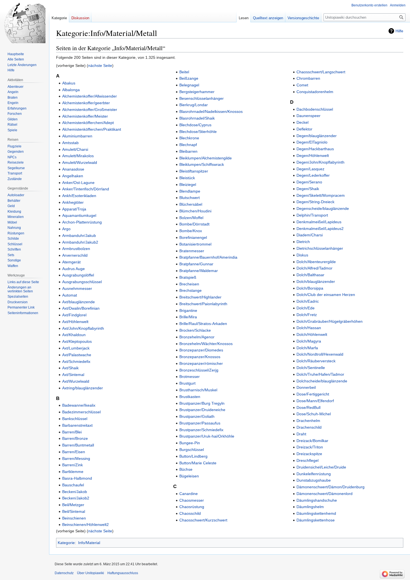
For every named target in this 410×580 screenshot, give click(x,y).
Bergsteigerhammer (196, 91)
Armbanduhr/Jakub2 (80, 242)
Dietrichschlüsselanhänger (319, 248)
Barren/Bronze (75, 438)
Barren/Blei (72, 432)
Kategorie (66, 542)
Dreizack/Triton (309, 447)
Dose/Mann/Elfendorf (315, 401)
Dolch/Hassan (308, 328)
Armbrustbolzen (76, 248)
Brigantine (188, 310)
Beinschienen (74, 518)
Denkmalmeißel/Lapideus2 (320, 228)
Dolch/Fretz (306, 314)
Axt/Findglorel (74, 315)
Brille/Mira (188, 317)
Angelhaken (72, 176)
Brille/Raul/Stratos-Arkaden (203, 323)
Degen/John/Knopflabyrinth (320, 162)
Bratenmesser (191, 251)
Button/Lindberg (193, 456)
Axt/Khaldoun (74, 335)
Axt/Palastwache (76, 355)
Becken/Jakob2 (75, 498)
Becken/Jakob (74, 491)
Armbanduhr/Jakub (79, 235)
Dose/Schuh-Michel (313, 414)
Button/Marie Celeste (197, 463)
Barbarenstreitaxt (77, 425)
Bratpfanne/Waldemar (198, 270)
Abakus (68, 83)
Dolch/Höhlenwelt (311, 334)
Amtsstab (70, 142)
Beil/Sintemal (73, 511)
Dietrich (303, 241)
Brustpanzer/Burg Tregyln (202, 403)
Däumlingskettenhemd (316, 513)
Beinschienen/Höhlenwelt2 (85, 524)
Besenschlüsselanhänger (201, 98)
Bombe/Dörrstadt (194, 224)
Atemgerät (71, 262)
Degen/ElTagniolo (311, 142)
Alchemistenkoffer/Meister (85, 116)
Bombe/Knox (190, 231)
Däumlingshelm (310, 506)
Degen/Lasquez (310, 169)
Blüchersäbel (190, 204)
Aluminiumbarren (77, 136)
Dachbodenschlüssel (314, 109)
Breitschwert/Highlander (200, 297)
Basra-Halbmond (77, 478)
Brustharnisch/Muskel (198, 390)
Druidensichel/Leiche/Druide (321, 467)
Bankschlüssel (74, 418)
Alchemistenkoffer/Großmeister (89, 109)
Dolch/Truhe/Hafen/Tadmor (320, 374)
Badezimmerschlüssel (81, 412)
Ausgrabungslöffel (78, 275)
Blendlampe (189, 191)
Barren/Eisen (73, 452)
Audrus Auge (73, 268)
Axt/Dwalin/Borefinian (81, 308)
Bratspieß (187, 277)
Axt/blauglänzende (78, 302)
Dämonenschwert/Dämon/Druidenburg (330, 487)
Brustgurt (187, 383)
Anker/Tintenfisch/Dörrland (85, 189)
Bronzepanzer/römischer (201, 363)
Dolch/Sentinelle (310, 367)
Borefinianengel (193, 237)
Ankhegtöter (73, 202)
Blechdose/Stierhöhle (198, 131)
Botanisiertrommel (195, 244)
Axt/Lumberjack (76, 348)
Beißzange (188, 78)
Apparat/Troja (74, 209)
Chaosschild (190, 513)
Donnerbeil (306, 387)
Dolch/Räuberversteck (316, 361)
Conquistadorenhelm (314, 91)
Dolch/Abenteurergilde (316, 261)
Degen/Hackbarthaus (315, 149)
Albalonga (71, 90)
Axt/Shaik (70, 368)
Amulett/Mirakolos (78, 156)
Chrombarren (308, 78)
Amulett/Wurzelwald (79, 162)
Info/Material (89, 542)
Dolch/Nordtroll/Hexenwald (319, 354)
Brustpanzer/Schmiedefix (201, 430)
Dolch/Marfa (307, 348)
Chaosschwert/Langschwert (320, 72)
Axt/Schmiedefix (76, 361)
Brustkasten (189, 396)
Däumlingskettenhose (315, 520)
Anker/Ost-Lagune (78, 182)
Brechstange (190, 290)
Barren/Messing (76, 458)
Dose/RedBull (308, 407)
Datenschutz (64, 573)
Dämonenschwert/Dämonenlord (324, 493)
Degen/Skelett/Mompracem (320, 195)
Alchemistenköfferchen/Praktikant (91, 129)
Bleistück (187, 178)
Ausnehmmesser (77, 288)
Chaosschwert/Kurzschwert (203, 520)
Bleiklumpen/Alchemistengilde (205, 158)
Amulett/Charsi (75, 149)
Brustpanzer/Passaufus (199, 423)
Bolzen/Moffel (191, 217)
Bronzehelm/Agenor (196, 337)
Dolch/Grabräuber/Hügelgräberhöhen (329, 321)
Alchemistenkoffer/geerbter (86, 103)
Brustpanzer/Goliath (196, 416)
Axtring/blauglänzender (82, 388)
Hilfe (399, 31)
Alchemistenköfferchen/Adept (88, 122)
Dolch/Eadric (307, 301)
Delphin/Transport (312, 215)
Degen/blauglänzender (316, 136)
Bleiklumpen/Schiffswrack (201, 164)
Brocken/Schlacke (195, 330)
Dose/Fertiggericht (312, 394)
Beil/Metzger (73, 505)
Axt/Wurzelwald (75, 381)
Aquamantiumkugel (79, 215)
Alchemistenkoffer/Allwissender (89, 96)
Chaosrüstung (191, 506)
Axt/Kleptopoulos (77, 341)
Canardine (188, 493)
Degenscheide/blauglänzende (322, 208)
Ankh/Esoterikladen (79, 195)
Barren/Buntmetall (78, 445)
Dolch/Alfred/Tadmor (314, 268)
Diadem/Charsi (309, 235)
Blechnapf (188, 144)
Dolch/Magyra (308, 341)
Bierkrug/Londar (193, 105)
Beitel (184, 72)
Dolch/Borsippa (309, 288)
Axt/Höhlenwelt (75, 321)
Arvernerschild (75, 255)
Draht (301, 434)
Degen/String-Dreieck (315, 202)
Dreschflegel (307, 460)
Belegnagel (189, 85)
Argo (66, 229)
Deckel (302, 122)
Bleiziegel (187, 184)
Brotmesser (189, 376)
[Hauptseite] (24, 22)
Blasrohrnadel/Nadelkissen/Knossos (211, 111)
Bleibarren (188, 151)
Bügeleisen (189, 476)
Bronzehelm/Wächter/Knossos (206, 343)
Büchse (185, 469)
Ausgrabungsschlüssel (82, 282)
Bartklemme (72, 471)
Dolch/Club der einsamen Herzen (325, 294)
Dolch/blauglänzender (315, 281)
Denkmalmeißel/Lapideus (318, 222)
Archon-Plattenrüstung (82, 222)
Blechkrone (189, 138)
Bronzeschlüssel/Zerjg (198, 370)
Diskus (302, 255)
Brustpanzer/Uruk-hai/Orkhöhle (206, 436)
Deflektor (304, 129)
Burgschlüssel (191, 449)
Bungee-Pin (189, 443)
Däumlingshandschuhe (316, 500)
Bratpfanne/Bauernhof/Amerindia (208, 257)
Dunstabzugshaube (313, 480)
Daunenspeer (308, 115)
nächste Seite (100, 65)
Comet (302, 85)
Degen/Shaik (307, 188)
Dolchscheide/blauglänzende (321, 381)
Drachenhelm (308, 420)
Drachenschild (309, 427)
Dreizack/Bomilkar (312, 440)
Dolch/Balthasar (310, 275)
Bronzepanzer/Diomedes (201, 350)
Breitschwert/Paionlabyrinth (203, 304)
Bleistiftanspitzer (193, 171)
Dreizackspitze (309, 454)
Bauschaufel (73, 485)
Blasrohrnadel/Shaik (197, 118)
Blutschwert (189, 197)
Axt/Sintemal (73, 374)
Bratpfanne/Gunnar (196, 264)
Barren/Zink (72, 465)
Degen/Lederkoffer (313, 175)
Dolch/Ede (305, 308)
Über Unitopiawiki (90, 573)
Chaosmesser (191, 500)
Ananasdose (73, 169)
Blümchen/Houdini (195, 211)
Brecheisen (189, 284)
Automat (69, 295)
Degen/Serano (309, 182)
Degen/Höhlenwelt (312, 155)
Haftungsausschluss (122, 573)
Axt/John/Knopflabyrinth (83, 328)
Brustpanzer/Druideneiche (202, 409)
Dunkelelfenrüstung (313, 474)
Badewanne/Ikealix (78, 405)
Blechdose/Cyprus (195, 125)
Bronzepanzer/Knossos (199, 357)
